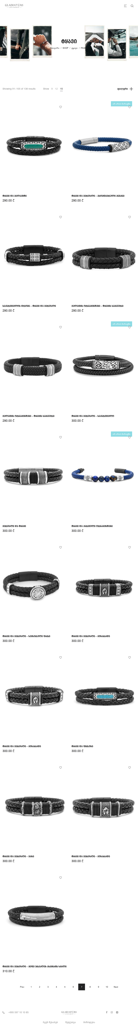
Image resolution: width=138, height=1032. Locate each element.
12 (56, 88)
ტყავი (75, 48)
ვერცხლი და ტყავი (14, 526)
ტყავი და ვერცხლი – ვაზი (18, 856)
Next (116, 987)
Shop (65, 48)
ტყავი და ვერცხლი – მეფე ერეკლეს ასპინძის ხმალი (34, 966)
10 (107, 987)
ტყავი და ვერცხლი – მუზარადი (91, 636)
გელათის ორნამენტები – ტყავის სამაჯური (97, 306)
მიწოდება (89, 1022)
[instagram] (112, 1012)
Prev (22, 987)
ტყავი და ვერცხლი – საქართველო (93, 416)
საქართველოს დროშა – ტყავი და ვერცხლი (29, 306)
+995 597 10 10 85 (18, 1012)
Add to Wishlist (60, 107)
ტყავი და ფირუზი (82, 746)
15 (61, 88)
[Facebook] (106, 1012)
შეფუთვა (70, 1022)
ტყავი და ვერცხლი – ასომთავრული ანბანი (98, 196)
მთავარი (54, 48)
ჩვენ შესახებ (50, 1022)
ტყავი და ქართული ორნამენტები (92, 526)
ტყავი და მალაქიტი (15, 196)
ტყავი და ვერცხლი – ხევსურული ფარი (26, 636)
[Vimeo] (117, 1012)
